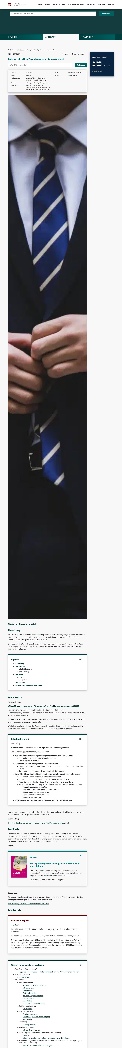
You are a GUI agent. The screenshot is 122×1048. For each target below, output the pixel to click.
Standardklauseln (30, 998)
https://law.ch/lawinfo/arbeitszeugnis (38, 1045)
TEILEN (65, 54)
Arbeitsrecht (27, 1009)
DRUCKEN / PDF (78, 54)
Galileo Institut (24, 977)
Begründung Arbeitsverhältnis (35, 985)
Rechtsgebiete (59, 5)
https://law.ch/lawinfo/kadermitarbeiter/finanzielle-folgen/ (46, 1038)
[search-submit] (106, 13)
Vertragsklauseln (29, 993)
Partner (101, 5)
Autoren (91, 5)
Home (39, 5)
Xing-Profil (15, 925)
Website (100, 71)
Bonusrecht (27, 1019)
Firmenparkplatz (29, 1024)
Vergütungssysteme (30, 1014)
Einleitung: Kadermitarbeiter (34, 1003)
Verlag (111, 5)
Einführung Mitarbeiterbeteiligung (36, 1016)
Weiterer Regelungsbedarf (33, 996)
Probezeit (26, 1035)
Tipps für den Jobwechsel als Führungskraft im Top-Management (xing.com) (38, 823)
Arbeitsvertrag (28, 988)
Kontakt (94, 71)
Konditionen (27, 990)
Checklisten (27, 1001)
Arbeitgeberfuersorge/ (31, 1030)
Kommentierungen (76, 5)
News (47, 5)
